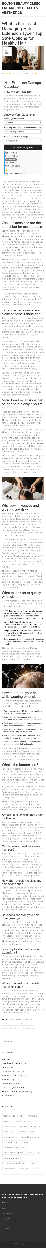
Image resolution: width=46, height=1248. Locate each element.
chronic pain (32, 1116)
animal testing (11, 1137)
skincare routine (26, 1132)
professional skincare (14, 1147)
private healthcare (28, 1168)
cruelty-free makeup (14, 1163)
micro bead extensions (27, 1028)
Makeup (8, 1079)
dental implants (11, 1158)
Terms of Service (7, 1214)
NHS (30, 1153)
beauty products (30, 1137)
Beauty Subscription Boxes (17, 1091)
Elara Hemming (10, 73)
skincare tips (10, 1126)
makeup (33, 1163)
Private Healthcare (13, 1071)
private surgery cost (26, 1121)
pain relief (8, 1132)
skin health (9, 1168)
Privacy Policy (7, 1219)
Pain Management (13, 1087)
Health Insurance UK (14, 1075)
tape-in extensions (9, 1028)
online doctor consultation (17, 1142)
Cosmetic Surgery (12, 1083)
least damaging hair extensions (21, 1020)
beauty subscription (13, 1153)
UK (38, 1153)
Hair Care (33, 73)
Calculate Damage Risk (23, 147)
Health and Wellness (14, 1063)
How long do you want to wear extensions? (22, 127)
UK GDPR (5, 1229)
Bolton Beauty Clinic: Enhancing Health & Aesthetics (21, 8)
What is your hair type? (14, 118)
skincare (8, 1121)
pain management (13, 1116)
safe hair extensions (10, 1024)
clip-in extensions (27, 1024)
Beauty (7, 1067)
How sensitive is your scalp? (16, 136)
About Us (5, 1208)
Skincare (8, 1059)
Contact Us (6, 1224)
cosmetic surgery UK (30, 1126)
